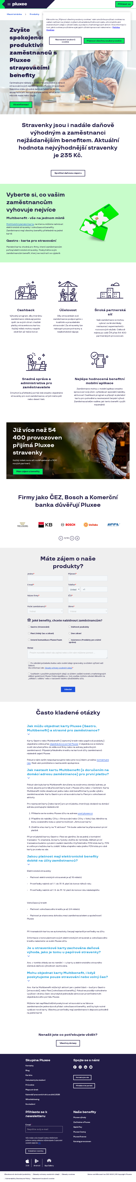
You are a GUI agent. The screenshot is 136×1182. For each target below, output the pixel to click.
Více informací (21, 104)
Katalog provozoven (82, 1141)
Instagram (80, 1067)
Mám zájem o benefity (27, 471)
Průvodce (30, 1085)
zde (39, 1143)
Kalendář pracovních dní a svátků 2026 (43, 1094)
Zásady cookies (68, 1174)
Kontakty (30, 1066)
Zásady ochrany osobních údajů (46, 1174)
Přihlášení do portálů (84, 1086)
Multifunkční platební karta (20, 224)
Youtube (90, 1067)
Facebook (74, 1067)
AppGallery (49, 1165)
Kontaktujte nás (82, 1077)
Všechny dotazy (68, 1043)
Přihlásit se (124, 4)
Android (37, 1165)
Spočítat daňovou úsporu (68, 173)
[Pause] (77, 538)
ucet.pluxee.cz (85, 813)
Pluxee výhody (79, 1117)
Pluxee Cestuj (79, 1132)
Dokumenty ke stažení (35, 1080)
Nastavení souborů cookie (43, 1179)
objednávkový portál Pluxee (64, 744)
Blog (27, 1070)
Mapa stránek (32, 1090)
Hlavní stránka (14, 14)
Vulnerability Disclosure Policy (17, 1179)
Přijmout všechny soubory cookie (104, 41)
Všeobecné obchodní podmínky (17, 1174)
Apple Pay (77, 1127)
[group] (22, 524)
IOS (27, 1165)
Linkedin (85, 1067)
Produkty (34, 14)
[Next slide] (72, 538)
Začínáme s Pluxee (81, 1122)
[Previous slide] (61, 538)
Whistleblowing (32, 1099)
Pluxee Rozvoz (79, 1137)
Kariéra (29, 1075)
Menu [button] (8, 4)
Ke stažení (30, 1104)
